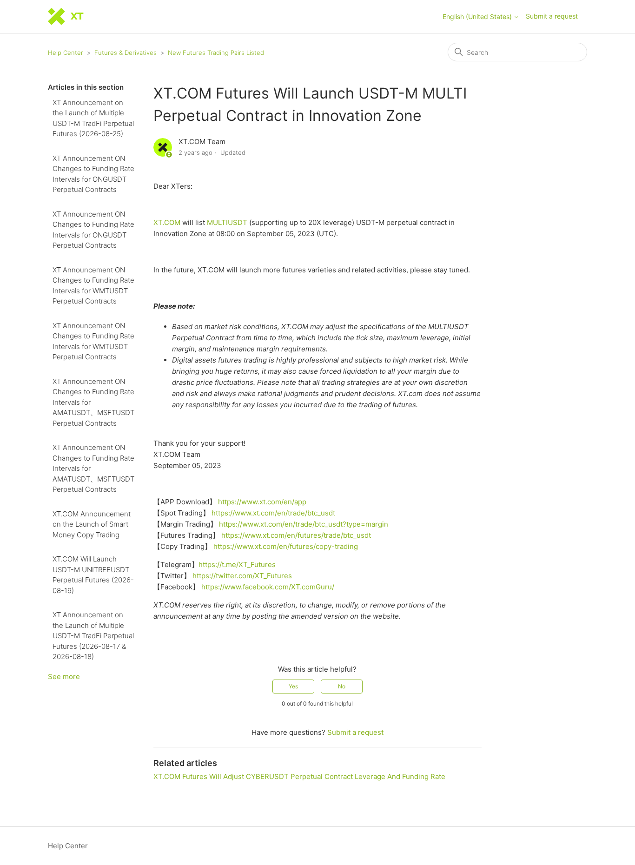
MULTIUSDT (227, 222)
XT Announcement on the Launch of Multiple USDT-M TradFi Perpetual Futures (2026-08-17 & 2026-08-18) (93, 635)
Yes (293, 686)
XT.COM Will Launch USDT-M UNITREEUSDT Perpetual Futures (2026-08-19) (93, 575)
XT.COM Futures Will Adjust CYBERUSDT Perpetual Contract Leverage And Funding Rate (299, 776)
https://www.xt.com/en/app (262, 501)
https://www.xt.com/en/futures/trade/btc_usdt (296, 535)
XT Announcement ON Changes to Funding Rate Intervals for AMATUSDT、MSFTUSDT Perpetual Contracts (93, 402)
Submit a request (552, 16)
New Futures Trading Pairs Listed (216, 52)
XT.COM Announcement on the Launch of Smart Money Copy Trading (92, 524)
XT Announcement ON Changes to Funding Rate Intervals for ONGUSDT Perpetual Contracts (93, 174)
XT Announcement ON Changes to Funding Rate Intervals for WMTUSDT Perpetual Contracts (93, 285)
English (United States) (478, 16)
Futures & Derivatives (125, 52)
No (341, 686)
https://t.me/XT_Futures (237, 564)
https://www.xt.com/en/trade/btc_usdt (273, 512)
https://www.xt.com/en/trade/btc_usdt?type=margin (303, 524)
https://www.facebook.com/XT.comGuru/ (267, 586)
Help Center (65, 52)
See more (64, 676)
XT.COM (166, 222)
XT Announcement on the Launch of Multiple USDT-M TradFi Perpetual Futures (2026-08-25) (93, 118)
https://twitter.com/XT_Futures (242, 575)
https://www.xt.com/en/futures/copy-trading (285, 546)
